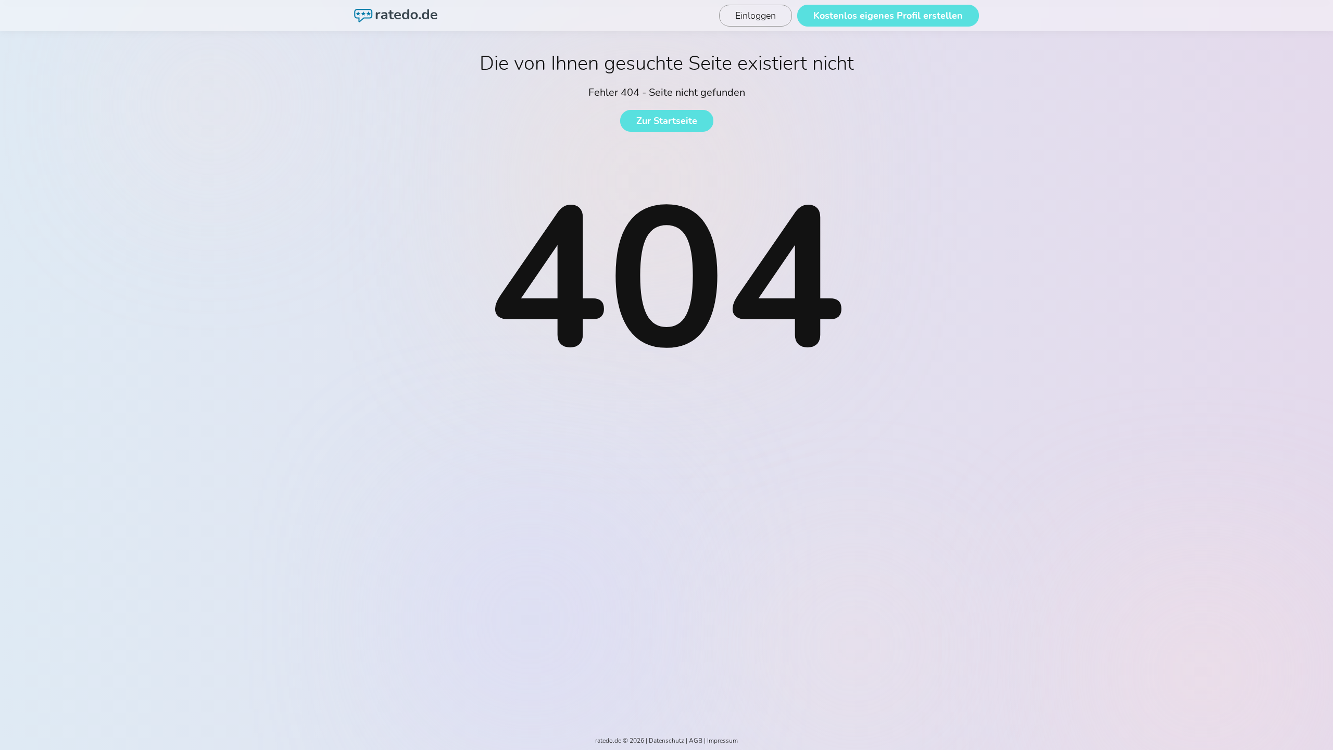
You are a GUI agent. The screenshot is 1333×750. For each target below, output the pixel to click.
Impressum (722, 740)
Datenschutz (666, 740)
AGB (695, 740)
